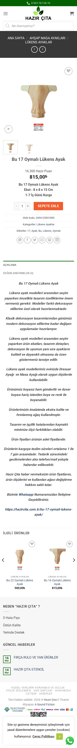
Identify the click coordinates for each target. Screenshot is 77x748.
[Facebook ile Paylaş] (27, 240)
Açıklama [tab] (9, 264)
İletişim (31, 693)
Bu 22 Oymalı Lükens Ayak (19, 582)
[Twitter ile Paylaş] (34, 240)
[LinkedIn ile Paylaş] (57, 240)
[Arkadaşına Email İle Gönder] (42, 240)
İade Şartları (43, 690)
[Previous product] (42, 49)
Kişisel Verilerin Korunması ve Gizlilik (38, 687)
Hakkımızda (63, 690)
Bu (39, 230)
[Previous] (9, 102)
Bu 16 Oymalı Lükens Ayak (57, 582)
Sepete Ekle (48, 206)
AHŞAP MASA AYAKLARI (47, 38)
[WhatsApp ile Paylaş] (20, 240)
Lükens (47, 230)
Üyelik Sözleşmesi (18, 690)
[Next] (67, 102)
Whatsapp (25, 494)
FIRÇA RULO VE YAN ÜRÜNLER (36, 657)
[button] (5, 13)
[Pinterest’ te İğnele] (49, 240)
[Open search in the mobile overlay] (38, 26)
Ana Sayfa (16, 38)
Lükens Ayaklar (38, 42)
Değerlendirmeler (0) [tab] (18, 273)
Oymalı (57, 230)
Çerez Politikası (43, 736)
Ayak (34, 230)
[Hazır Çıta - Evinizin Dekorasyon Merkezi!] (38, 13)
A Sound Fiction (44, 704)
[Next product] (34, 49)
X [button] (59, 736)
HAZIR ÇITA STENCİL (29, 669)
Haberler (45, 693)
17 (28, 230)
